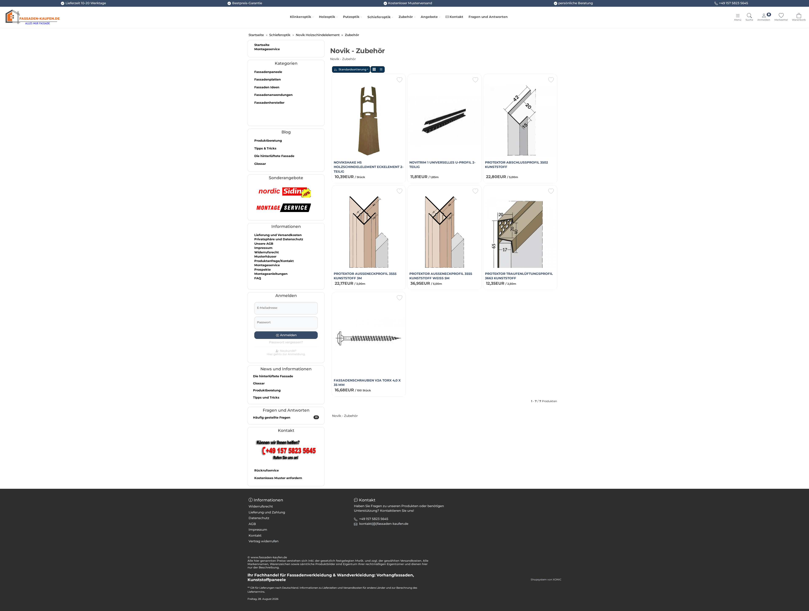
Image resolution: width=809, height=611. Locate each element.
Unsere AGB (263, 244)
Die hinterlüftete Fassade (274, 156)
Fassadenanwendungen (273, 95)
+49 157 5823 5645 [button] (373, 519)
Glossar (260, 164)
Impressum (263, 248)
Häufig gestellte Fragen (285, 417)
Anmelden (288, 335)
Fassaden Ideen (266, 87)
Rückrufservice (266, 470)
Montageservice (267, 49)
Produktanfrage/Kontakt (274, 261)
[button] (374, 69)
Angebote (429, 17)
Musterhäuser (265, 256)
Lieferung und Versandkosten (278, 235)
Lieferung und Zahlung (267, 512)
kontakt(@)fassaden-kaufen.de (383, 524)
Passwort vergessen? (286, 342)
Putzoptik (351, 17)
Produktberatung (268, 140)
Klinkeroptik (300, 17)
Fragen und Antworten (488, 17)
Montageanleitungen (271, 274)
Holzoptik (327, 17)
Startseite (261, 45)
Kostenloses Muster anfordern (278, 478)
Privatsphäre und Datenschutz (278, 239)
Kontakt (456, 17)
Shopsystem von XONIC (546, 579)
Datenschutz (259, 518)
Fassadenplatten (267, 79)
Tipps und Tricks (266, 397)
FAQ (257, 278)
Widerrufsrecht (266, 252)
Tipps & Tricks (265, 148)
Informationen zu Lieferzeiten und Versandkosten (331, 587)
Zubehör (406, 17)
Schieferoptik (379, 17)
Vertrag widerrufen (264, 541)
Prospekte (262, 269)
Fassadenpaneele (268, 72)
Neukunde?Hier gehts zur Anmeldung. (286, 352)
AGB (252, 524)
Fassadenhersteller (269, 103)
